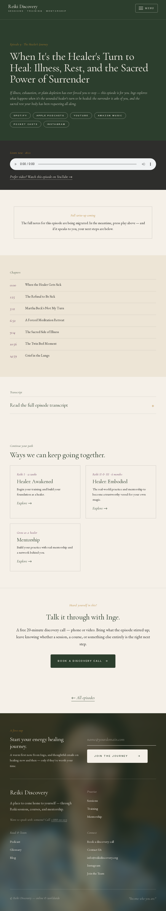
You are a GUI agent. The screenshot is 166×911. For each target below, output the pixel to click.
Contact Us (94, 850)
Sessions (92, 800)
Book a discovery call (83, 660)
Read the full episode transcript (39, 405)
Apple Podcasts (50, 115)
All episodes (83, 697)
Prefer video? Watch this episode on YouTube (41, 177)
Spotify (20, 115)
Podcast (15, 842)
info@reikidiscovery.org (102, 857)
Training (92, 808)
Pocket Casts (26, 124)
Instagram (56, 124)
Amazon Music (110, 115)
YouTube (81, 115)
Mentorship (94, 816)
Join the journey (117, 755)
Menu (149, 8)
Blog (13, 857)
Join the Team (95, 873)
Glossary (16, 850)
